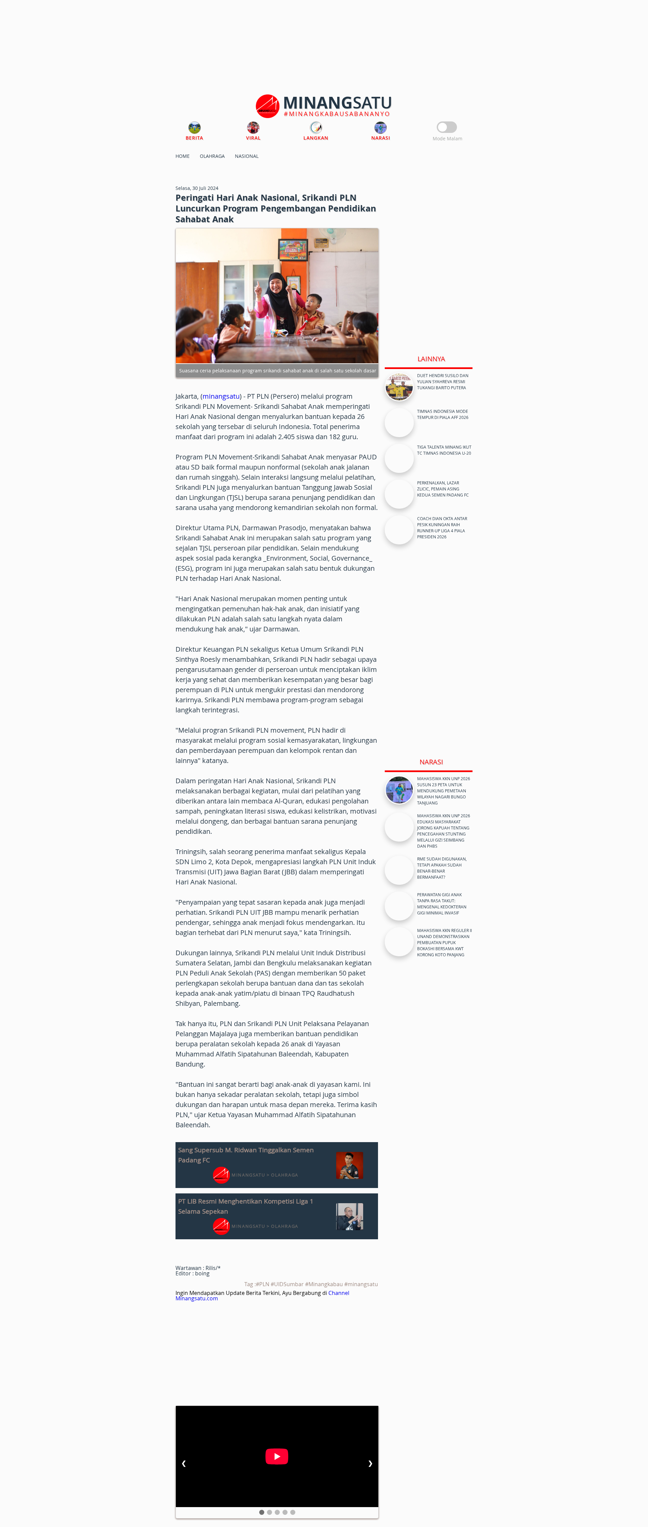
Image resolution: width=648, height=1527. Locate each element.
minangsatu (221, 396)
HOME (183, 156)
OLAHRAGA (212, 156)
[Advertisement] (324, 47)
